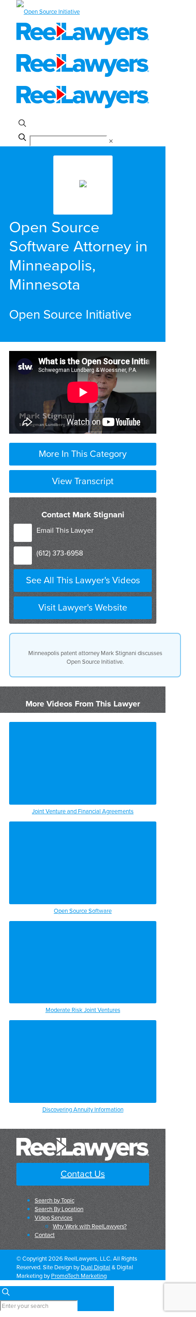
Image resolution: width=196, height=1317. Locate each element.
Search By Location (59, 1209)
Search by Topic (54, 1200)
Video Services (53, 1217)
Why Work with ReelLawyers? (90, 1226)
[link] (110, 141)
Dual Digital (95, 1267)
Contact (45, 1235)
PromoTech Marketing (79, 1276)
